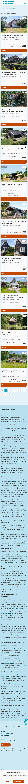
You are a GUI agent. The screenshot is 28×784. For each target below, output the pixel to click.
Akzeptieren (17, 781)
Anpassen (8, 781)
